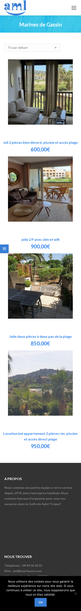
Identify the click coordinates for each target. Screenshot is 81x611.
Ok (40, 602)
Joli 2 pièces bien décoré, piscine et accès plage (40, 142)
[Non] (75, 593)
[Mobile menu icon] (74, 8)
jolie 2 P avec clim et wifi (40, 239)
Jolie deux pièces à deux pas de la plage (40, 336)
